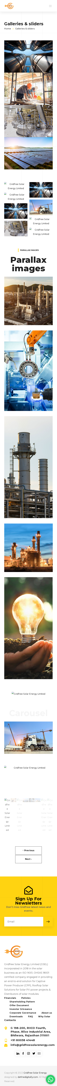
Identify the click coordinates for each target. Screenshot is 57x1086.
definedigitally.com (28, 1077)
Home (7, 28)
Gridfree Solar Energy (35, 1073)
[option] (28, 781)
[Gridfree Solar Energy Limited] (9, 6)
